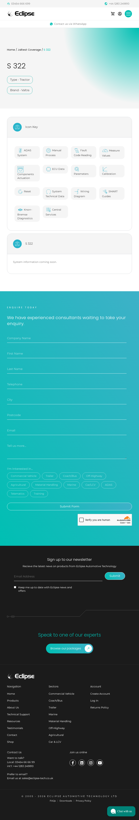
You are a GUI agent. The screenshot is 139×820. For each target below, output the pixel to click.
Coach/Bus (70, 476)
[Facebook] (73, 763)
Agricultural (18, 484)
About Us (13, 707)
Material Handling (46, 484)
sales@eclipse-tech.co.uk (37, 778)
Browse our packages (65, 648)
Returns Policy (99, 707)
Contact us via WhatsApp (70, 24)
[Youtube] (100, 763)
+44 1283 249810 (119, 3)
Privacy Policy (83, 800)
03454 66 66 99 (25, 762)
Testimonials (15, 728)
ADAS (108, 484)
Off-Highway (94, 476)
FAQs (53, 800)
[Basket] (113, 13)
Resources (13, 721)
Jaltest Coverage (29, 50)
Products (13, 700)
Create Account (100, 693)
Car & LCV (55, 741)
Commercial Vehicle (23, 476)
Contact (12, 735)
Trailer (50, 476)
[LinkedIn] (82, 763)
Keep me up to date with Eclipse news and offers (45, 589)
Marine (71, 484)
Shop (10, 741)
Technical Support (18, 714)
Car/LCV (90, 484)
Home (11, 50)
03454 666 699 (20, 3)
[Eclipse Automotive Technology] (20, 13)
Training (39, 493)
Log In (94, 700)
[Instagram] (91, 763)
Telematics (17, 493)
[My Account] (120, 13)
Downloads (66, 800)
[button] (121, 811)
